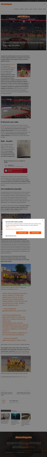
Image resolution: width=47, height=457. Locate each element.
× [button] (42, 220)
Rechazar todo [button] (22, 232)
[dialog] (23, 228)
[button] (23, 229)
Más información (12, 226)
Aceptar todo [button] (35, 232)
